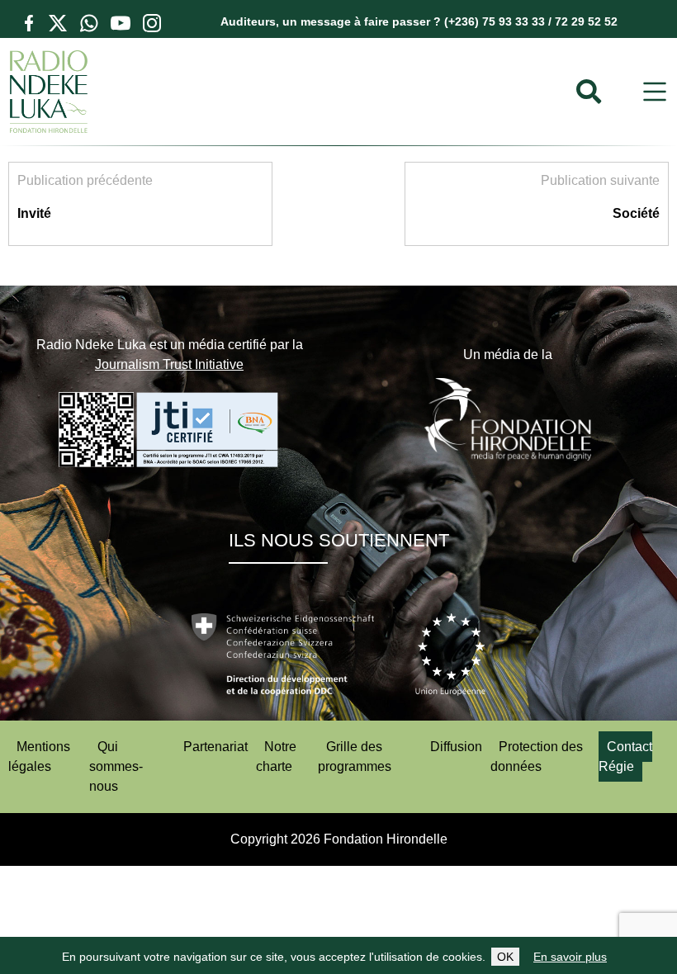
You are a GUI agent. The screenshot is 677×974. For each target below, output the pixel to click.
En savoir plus (570, 956)
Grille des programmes (354, 756)
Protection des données (536, 756)
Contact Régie (625, 756)
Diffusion (456, 747)
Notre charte (276, 756)
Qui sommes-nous (116, 766)
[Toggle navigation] (654, 92)
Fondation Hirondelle (385, 839)
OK (505, 956)
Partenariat (215, 747)
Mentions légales (39, 756)
